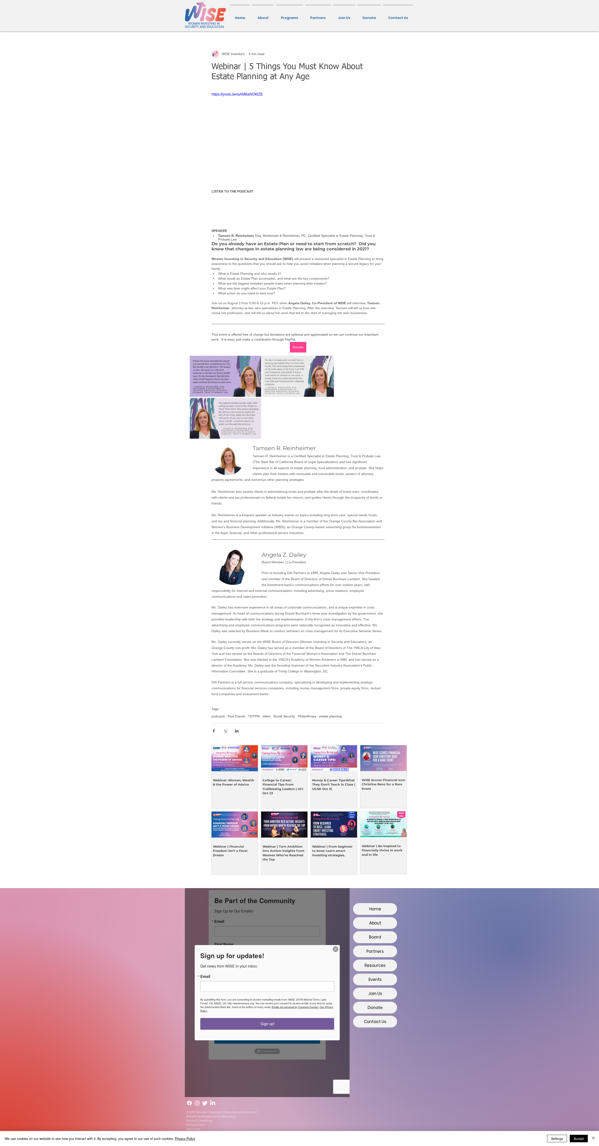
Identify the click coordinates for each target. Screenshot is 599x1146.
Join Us (375, 993)
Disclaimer (193, 1129)
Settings (557, 1138)
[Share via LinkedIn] (236, 731)
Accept (579, 1138)
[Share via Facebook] (214, 731)
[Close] (593, 1138)
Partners (375, 951)
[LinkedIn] (212, 1103)
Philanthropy (307, 716)
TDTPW (254, 716)
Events (375, 979)
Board (375, 937)
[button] (289, 15)
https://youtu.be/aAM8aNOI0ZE (237, 94)
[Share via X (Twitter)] (225, 731)
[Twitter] (205, 1103)
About (375, 923)
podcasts (218, 716)
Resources (375, 965)
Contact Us (375, 1021)
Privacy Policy (195, 1125)
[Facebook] (189, 1103)
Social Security (284, 716)
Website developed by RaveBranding (211, 1116)
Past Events (236, 716)
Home (375, 909)
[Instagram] (197, 1103)
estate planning (330, 716)
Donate (375, 1007)
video (266, 716)
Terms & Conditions (199, 1121)
